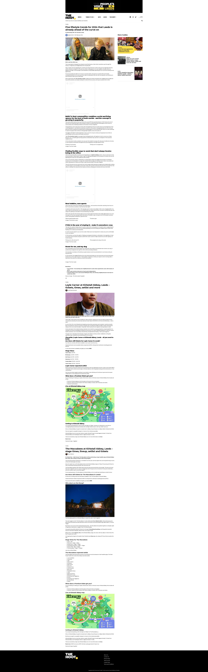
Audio (105, 17)
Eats (99, 17)
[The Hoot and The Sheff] (70, 17)
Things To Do (89, 17)
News (79, 17)
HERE (91, 480)
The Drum (97, 210)
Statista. (95, 249)
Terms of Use (107, 660)
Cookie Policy (107, 662)
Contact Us (106, 656)
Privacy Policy (107, 658)
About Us (106, 654)
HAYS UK (67, 154)
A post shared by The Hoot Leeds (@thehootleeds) (80, 113)
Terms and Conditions (109, 664)
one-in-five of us (77, 228)
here (101, 641)
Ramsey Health (90, 210)
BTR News (91, 122)
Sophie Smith (71, 35)
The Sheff (112, 17)
